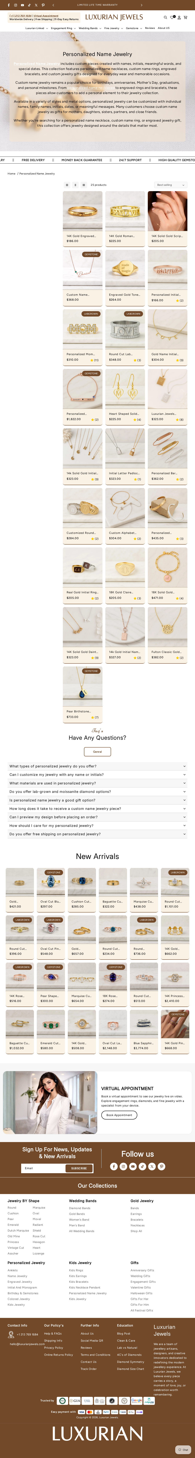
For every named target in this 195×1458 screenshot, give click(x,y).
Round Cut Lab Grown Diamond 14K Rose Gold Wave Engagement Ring (143, 996)
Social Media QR (92, 1340)
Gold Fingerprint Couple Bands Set (82, 949)
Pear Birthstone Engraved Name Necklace (78, 712)
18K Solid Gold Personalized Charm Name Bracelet (166, 592)
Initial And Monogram (22, 1287)
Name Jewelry (17, 1276)
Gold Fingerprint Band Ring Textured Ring (19, 902)
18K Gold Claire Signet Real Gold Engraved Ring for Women (122, 592)
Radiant (38, 1225)
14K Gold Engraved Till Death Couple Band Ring (80, 236)
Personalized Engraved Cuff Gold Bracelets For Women (167, 533)
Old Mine (14, 1236)
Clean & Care (126, 1340)
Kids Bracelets (78, 1281)
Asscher (13, 1253)
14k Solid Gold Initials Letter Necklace (82, 473)
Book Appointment (119, 1115)
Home (11, 173)
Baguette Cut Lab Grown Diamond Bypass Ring (19, 1043)
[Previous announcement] (53, 5)
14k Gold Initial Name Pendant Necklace (124, 652)
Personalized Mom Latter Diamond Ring (82, 354)
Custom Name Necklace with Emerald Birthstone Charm (80, 295)
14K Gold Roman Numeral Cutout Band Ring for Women (125, 236)
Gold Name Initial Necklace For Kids (165, 354)
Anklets (13, 1270)
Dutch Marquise (18, 1230)
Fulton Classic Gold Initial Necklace (166, 652)
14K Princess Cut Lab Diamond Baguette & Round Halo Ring (174, 996)
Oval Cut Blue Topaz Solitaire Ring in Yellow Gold (51, 902)
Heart (37, 1247)
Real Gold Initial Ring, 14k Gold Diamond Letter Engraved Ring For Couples (82, 592)
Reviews (86, 1347)
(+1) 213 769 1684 (21, 15)
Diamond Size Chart (130, 1369)
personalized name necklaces (91, 88)
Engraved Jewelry (20, 1281)
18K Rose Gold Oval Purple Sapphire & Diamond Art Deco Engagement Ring (112, 996)
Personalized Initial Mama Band (165, 295)
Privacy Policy (53, 1347)
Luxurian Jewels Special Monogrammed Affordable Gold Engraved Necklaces (166, 414)
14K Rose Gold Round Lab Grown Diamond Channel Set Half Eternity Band (19, 996)
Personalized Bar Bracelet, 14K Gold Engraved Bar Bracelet (165, 473)
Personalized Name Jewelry (37, 173)
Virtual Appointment (46, 15)
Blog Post (123, 1333)
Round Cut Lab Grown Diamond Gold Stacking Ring (175, 902)
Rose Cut (39, 1236)
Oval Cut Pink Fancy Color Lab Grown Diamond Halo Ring (51, 949)
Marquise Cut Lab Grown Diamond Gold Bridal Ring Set (82, 996)
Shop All (136, 1231)
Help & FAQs (53, 1333)
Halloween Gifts (142, 1293)
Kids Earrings (78, 1276)
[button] (37, 28)
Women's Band (79, 1219)
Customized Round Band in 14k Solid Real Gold (82, 533)
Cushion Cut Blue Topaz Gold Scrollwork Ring (81, 902)
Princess (13, 1242)
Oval (36, 1213)
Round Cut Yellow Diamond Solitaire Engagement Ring (19, 949)
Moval (37, 1219)
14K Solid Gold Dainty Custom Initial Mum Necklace (82, 652)
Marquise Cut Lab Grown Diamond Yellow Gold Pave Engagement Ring (143, 902)
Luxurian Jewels (108, 1417)
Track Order (89, 1369)
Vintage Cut (16, 1247)
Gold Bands (77, 1214)
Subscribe (79, 1168)
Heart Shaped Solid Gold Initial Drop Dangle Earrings (123, 414)
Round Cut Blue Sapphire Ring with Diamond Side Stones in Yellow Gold (113, 949)
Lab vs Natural (127, 1347)
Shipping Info (53, 1340)
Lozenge (38, 1253)
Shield (37, 1230)
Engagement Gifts (143, 1281)
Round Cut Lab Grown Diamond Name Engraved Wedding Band (120, 354)
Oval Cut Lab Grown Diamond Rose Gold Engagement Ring (112, 1043)
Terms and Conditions (95, 1355)
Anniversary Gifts (142, 1270)
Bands (135, 1208)
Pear (11, 1219)
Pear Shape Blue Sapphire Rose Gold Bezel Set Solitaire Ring (50, 996)
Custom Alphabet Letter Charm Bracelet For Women (123, 533)
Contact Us (89, 1362)
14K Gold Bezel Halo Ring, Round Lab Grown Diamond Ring (82, 1043)
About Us (87, 1333)
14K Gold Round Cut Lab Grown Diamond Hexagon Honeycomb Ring (173, 949)
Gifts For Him (140, 1304)
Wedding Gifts (140, 1276)
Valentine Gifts (141, 1287)
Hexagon (39, 1242)
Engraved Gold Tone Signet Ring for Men (123, 295)
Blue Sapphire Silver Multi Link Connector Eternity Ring (143, 1043)
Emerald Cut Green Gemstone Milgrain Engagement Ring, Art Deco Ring (50, 1043)
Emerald (13, 1225)
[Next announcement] (141, 5)
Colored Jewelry (19, 1299)
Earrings (136, 1214)
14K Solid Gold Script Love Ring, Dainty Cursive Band (167, 236)
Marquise (39, 1207)
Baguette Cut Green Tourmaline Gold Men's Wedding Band (112, 902)
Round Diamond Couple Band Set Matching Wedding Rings (143, 949)
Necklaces (138, 1225)
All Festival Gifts (142, 1310)
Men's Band (77, 1225)
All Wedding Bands (81, 1231)
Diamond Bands (79, 1208)
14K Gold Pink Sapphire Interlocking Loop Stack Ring (175, 1043)
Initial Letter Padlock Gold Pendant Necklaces (124, 473)
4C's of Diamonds (129, 1355)
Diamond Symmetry (130, 1362)
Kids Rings (76, 1270)
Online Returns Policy (58, 1355)
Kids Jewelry (16, 1304)
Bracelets (137, 1219)
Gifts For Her (140, 1299)
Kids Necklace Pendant (85, 1287)
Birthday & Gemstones (23, 1293)
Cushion (13, 1213)
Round (12, 1207)
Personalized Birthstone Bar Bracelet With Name (81, 414)
